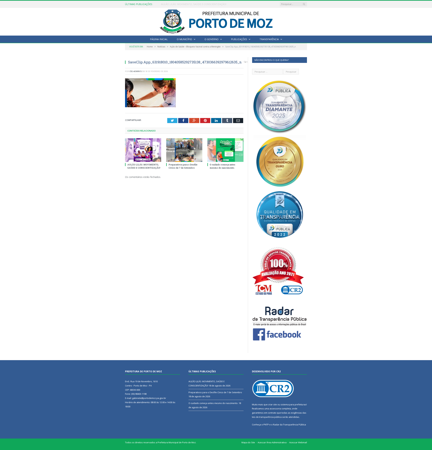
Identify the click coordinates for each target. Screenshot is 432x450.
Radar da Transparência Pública (289, 424)
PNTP (266, 424)
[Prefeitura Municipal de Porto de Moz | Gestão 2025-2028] (216, 21)
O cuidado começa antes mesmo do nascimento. (222, 166)
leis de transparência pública (267, 416)
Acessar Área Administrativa (272, 442)
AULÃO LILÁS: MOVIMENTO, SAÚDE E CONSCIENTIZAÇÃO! (143, 166)
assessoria (275, 408)
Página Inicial (159, 39)
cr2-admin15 (135, 71)
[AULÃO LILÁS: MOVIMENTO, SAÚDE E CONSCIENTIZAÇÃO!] (143, 150)
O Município (184, 39)
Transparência (269, 39)
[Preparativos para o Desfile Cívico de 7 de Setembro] (184, 150)
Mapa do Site (248, 442)
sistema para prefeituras (293, 404)
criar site (272, 404)
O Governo (212, 39)
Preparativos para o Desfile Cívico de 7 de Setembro (189, 4)
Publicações (239, 39)
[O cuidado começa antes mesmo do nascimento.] (225, 150)
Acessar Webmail (298, 442)
